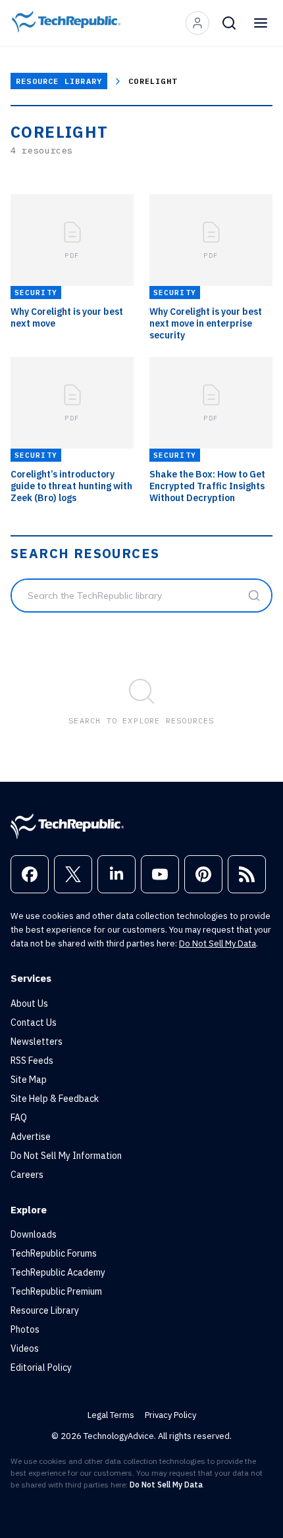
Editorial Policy (41, 1367)
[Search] (229, 23)
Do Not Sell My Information (66, 1156)
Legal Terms (111, 1415)
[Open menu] (260, 23)
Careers (27, 1175)
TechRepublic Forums (54, 1253)
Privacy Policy (170, 1415)
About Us (29, 1003)
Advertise (31, 1137)
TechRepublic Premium (56, 1291)
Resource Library (59, 81)
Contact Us (34, 1022)
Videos (25, 1348)
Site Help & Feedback (55, 1098)
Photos (25, 1329)
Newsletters (37, 1041)
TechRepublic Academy (58, 1272)
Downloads (34, 1234)
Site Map (29, 1079)
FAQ (19, 1117)
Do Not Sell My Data (217, 943)
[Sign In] (197, 23)
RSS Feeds (32, 1060)
